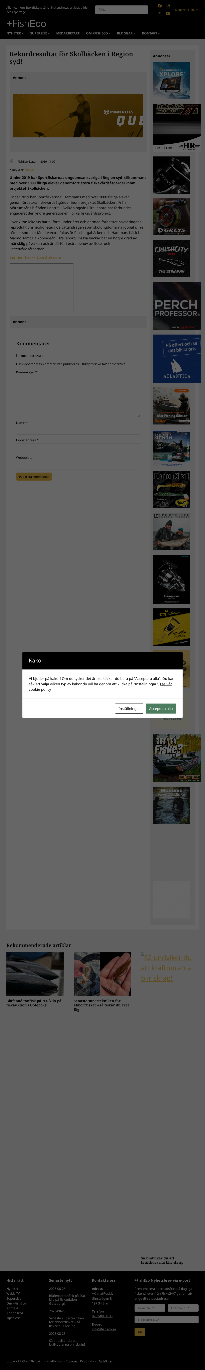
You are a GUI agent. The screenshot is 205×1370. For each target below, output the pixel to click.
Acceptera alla (161, 708)
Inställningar (129, 708)
